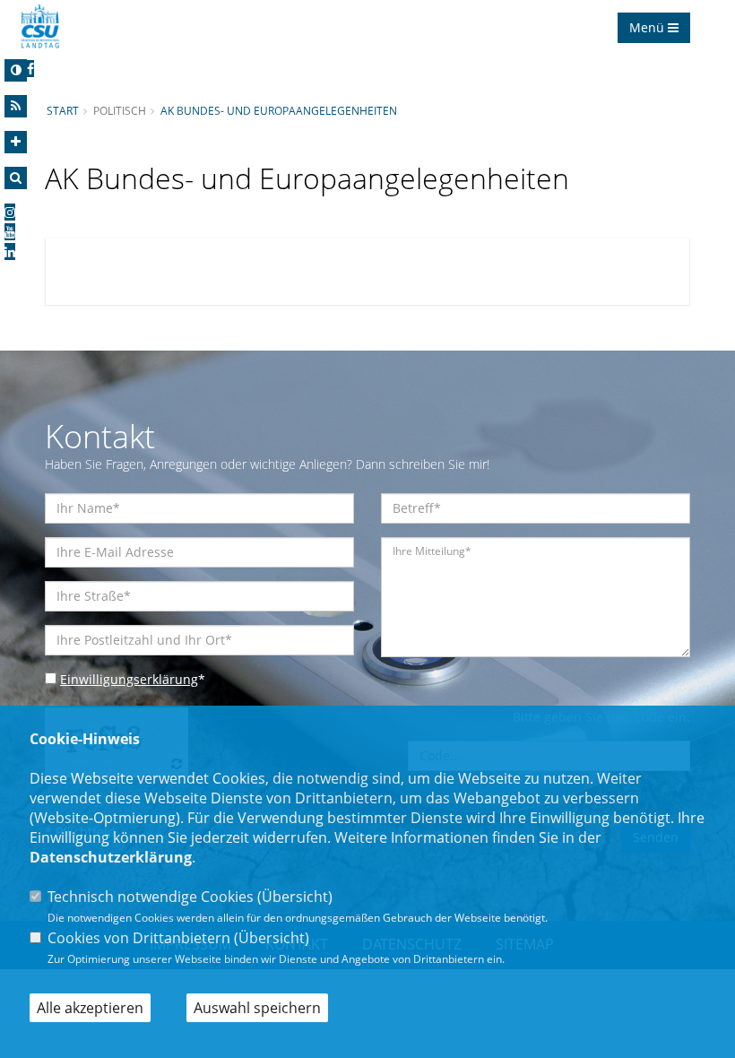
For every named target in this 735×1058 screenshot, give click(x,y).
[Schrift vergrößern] (15, 142)
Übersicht (295, 896)
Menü (648, 27)
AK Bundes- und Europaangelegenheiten (278, 110)
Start (63, 110)
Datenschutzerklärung (111, 857)
